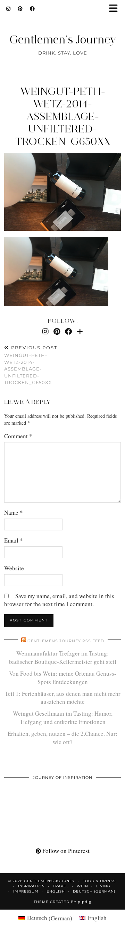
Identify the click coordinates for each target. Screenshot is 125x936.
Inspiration (31, 886)
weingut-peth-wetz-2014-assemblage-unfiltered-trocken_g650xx (62, 116)
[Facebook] (32, 9)
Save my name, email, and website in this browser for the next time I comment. (59, 600)
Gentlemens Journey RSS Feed (65, 640)
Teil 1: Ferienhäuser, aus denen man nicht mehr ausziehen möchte (62, 698)
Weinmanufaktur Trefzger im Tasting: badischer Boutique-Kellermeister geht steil (62, 657)
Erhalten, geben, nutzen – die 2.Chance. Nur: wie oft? (62, 738)
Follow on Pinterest (65, 851)
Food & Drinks (99, 881)
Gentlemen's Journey (62, 39)
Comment (18, 436)
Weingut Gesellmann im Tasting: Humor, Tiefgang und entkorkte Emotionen (62, 717)
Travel (61, 886)
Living (103, 886)
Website (14, 568)
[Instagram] (8, 9)
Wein (82, 886)
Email (13, 540)
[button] (115, 9)
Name (13, 512)
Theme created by (63, 902)
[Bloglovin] (80, 331)
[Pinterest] (20, 9)
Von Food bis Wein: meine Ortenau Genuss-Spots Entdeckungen (62, 677)
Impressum (26, 891)
